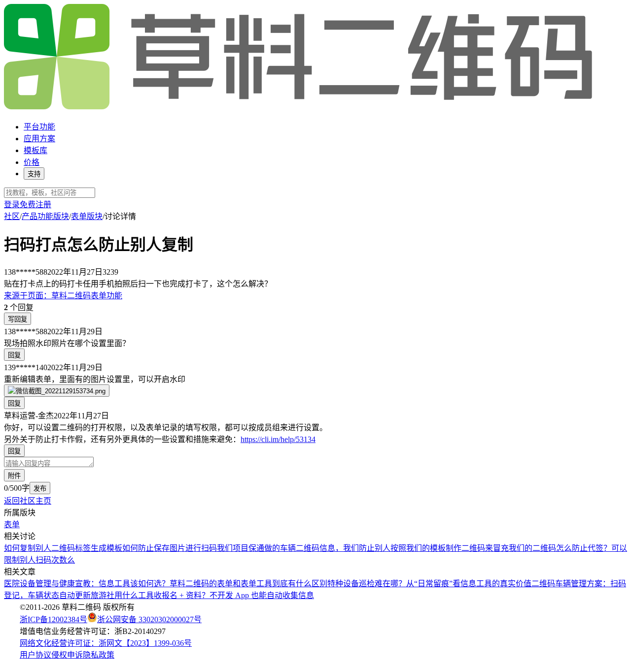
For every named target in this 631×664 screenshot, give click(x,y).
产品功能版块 (45, 216)
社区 (12, 216)
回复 (14, 355)
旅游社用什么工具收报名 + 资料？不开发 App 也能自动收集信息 (202, 595)
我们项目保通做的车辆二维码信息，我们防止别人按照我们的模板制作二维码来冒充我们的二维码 (386, 548)
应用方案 (39, 138)
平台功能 (39, 127)
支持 (34, 174)
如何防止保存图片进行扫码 (169, 548)
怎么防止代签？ (583, 548)
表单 (12, 524)
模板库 (35, 150)
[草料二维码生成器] (300, 107)
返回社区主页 (27, 501)
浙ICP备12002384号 (53, 619)
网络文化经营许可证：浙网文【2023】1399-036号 (106, 643)
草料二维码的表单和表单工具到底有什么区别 (248, 583)
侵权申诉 (67, 655)
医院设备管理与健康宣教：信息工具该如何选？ (87, 583)
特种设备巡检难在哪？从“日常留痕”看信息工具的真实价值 (429, 583)
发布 (40, 488)
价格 (31, 162)
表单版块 (87, 216)
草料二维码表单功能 (63, 295)
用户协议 (35, 655)
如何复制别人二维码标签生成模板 (63, 548)
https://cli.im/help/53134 (278, 439)
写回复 (17, 319)
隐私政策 (98, 655)
